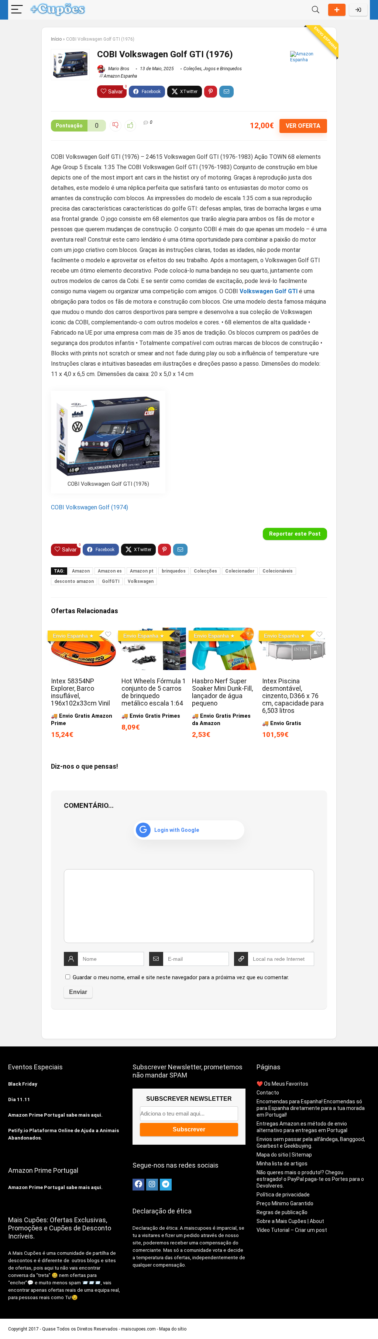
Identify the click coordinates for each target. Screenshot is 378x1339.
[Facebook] (138, 1185)
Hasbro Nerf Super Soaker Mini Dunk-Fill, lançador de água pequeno (222, 692)
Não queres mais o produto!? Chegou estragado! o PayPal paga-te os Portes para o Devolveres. (310, 1179)
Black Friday (22, 1084)
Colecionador (239, 571)
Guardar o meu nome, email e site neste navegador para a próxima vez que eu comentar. (181, 977)
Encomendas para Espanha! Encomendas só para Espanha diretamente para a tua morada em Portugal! (311, 1108)
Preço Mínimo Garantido (285, 1203)
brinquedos (174, 571)
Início (56, 39)
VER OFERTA (303, 125)
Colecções (205, 571)
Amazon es (110, 571)
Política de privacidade (283, 1195)
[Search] (315, 10)
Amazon (81, 571)
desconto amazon (74, 581)
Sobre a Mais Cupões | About (290, 1221)
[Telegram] (166, 1185)
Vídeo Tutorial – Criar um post (292, 1230)
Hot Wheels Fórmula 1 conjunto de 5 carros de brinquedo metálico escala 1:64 (153, 692)
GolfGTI (111, 581)
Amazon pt (142, 571)
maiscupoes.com (138, 1329)
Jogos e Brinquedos (222, 68)
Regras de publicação (282, 1212)
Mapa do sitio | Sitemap (284, 1155)
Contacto (268, 1093)
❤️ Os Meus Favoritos (282, 1084)
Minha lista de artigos (282, 1163)
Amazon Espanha (120, 76)
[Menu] (17, 10)
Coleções (192, 68)
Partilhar (337, 10)
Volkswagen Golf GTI (269, 291)
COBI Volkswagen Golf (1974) (89, 507)
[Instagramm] (152, 1185)
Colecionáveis (277, 571)
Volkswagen (141, 581)
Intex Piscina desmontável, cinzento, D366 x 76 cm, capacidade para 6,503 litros (293, 695)
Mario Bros (118, 68)
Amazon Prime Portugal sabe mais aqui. (55, 1115)
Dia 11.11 (19, 1099)
